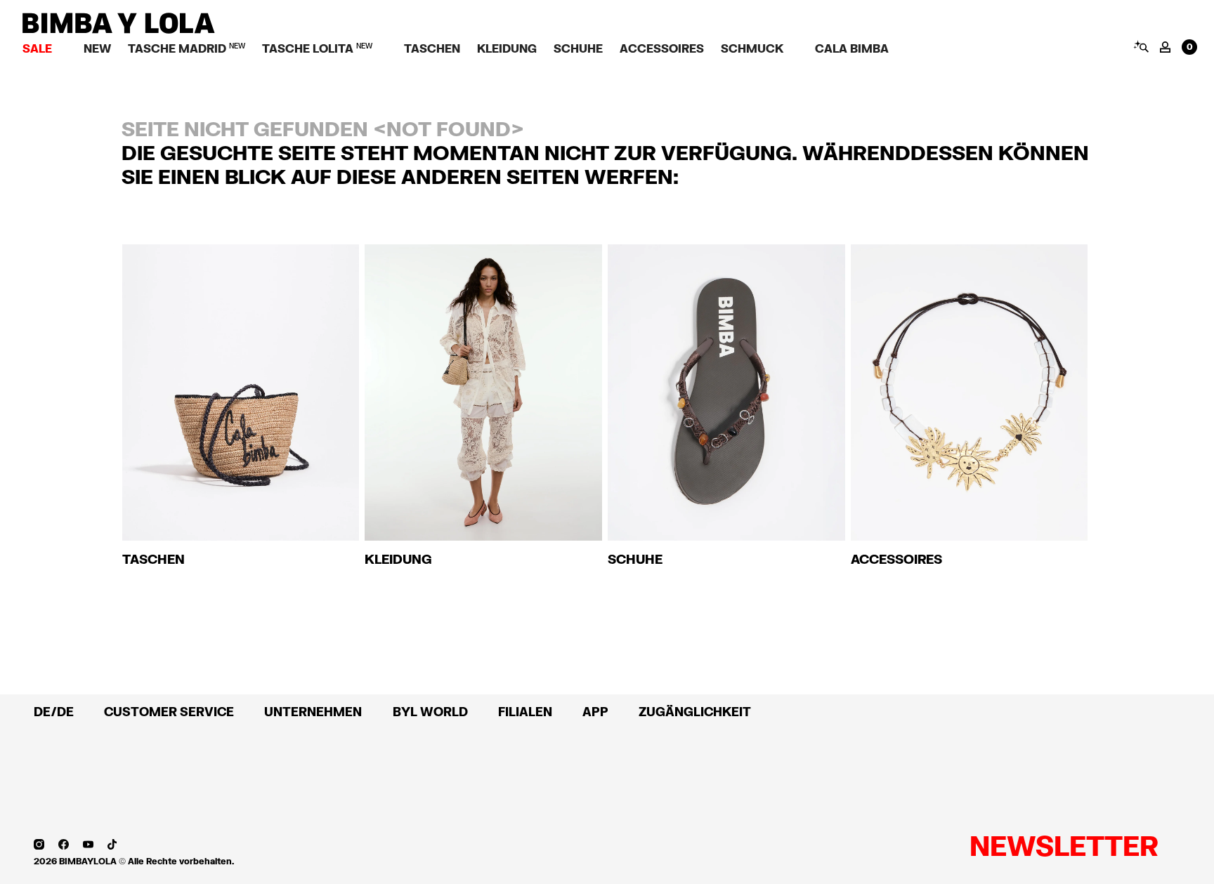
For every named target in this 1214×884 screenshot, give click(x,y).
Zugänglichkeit (695, 711)
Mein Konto (1165, 47)
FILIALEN (525, 711)
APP (595, 711)
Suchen (1141, 46)
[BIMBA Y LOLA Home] (118, 30)
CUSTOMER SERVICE (169, 711)
